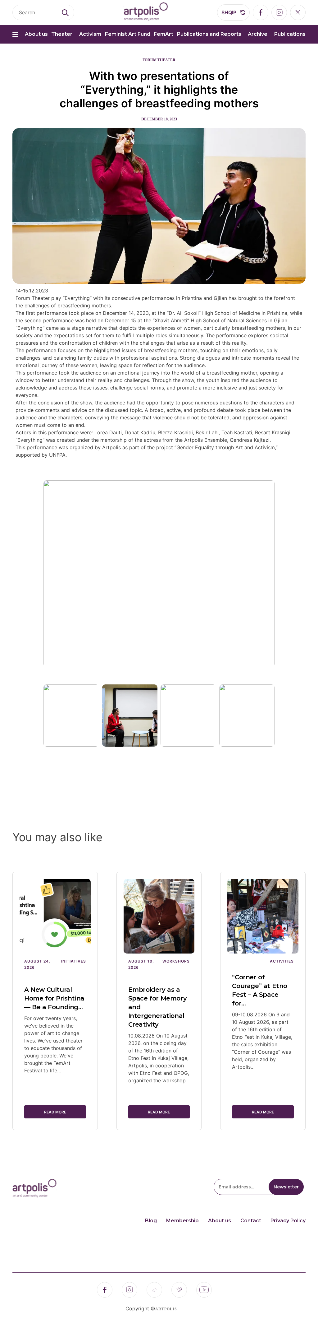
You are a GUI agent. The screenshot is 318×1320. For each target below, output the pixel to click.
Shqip (228, 12)
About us (36, 34)
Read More (55, 1112)
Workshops (176, 961)
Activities (282, 961)
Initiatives (73, 961)
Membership (182, 1221)
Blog (151, 1221)
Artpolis (166, 1309)
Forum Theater (159, 60)
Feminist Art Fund (127, 34)
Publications (290, 34)
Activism (90, 34)
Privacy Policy (288, 1221)
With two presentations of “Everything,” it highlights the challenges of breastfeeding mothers (159, 89)
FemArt (163, 34)
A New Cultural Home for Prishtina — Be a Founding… (54, 998)
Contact (250, 1221)
